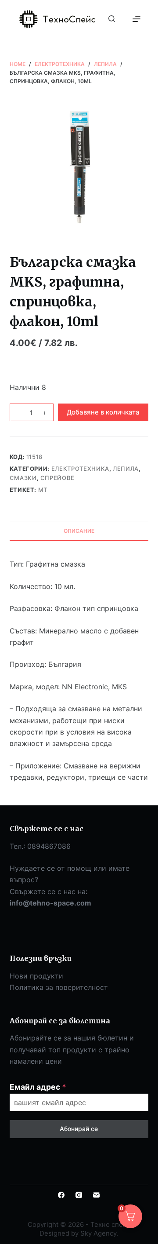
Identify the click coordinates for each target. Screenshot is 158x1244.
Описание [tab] (79, 530)
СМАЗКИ (23, 477)
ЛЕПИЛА (126, 468)
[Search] (111, 18)
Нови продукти (36, 975)
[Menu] (136, 19)
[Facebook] (61, 1195)
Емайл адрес (38, 1086)
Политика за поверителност (59, 987)
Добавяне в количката (103, 412)
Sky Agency (98, 1233)
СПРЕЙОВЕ (57, 477)
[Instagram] (78, 1195)
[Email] (96, 1195)
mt (42, 489)
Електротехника (80, 468)
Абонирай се (79, 1128)
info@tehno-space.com (50, 902)
